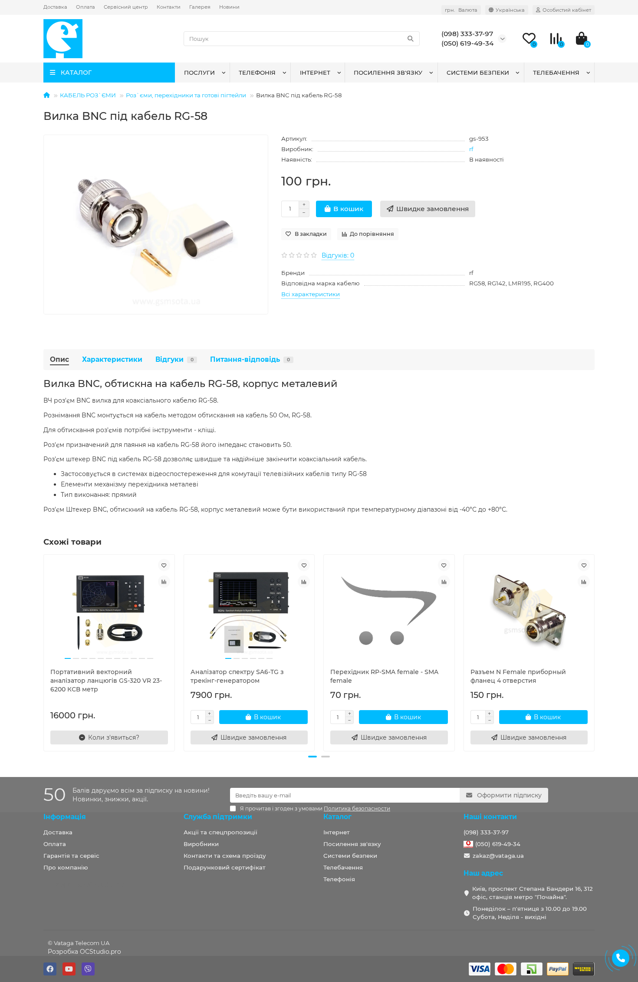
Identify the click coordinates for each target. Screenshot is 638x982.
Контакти (169, 7)
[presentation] (44, 651)
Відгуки (174, 359)
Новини (229, 7)
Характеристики (112, 359)
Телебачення (556, 72)
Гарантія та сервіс (71, 855)
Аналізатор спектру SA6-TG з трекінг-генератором (237, 676)
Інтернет (315, 72)
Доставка (55, 7)
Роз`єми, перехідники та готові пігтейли (186, 95)
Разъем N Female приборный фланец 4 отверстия (518, 676)
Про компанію (65, 867)
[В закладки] (164, 565)
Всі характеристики (310, 294)
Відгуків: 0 (338, 255)
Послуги (199, 72)
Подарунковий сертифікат (225, 867)
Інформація (64, 817)
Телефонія (257, 72)
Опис (59, 359)
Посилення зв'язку (388, 72)
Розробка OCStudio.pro (84, 952)
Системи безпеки (478, 72)
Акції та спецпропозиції (220, 832)
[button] (312, 756)
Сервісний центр (126, 7)
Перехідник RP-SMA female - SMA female (384, 676)
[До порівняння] (164, 581)
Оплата (85, 7)
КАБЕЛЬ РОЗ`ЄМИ (88, 95)
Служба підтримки (218, 817)
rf (471, 148)
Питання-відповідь (250, 359)
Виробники (201, 843)
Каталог (337, 817)
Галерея (199, 7)
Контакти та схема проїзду (225, 855)
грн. (461, 10)
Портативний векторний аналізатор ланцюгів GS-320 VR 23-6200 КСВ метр (106, 680)
